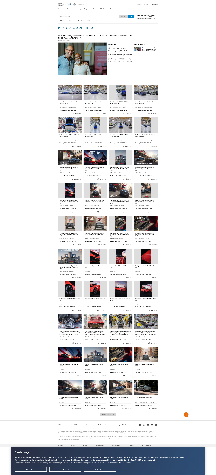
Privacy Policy (116, 445)
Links (73, 445)
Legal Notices (100, 445)
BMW (75, 425)
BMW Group (61, 425)
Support (60, 445)
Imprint (85, 445)
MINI (86, 425)
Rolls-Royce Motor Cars (121, 425)
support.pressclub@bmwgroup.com (146, 18)
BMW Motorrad (101, 425)
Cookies (131, 445)
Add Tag (123, 16)
